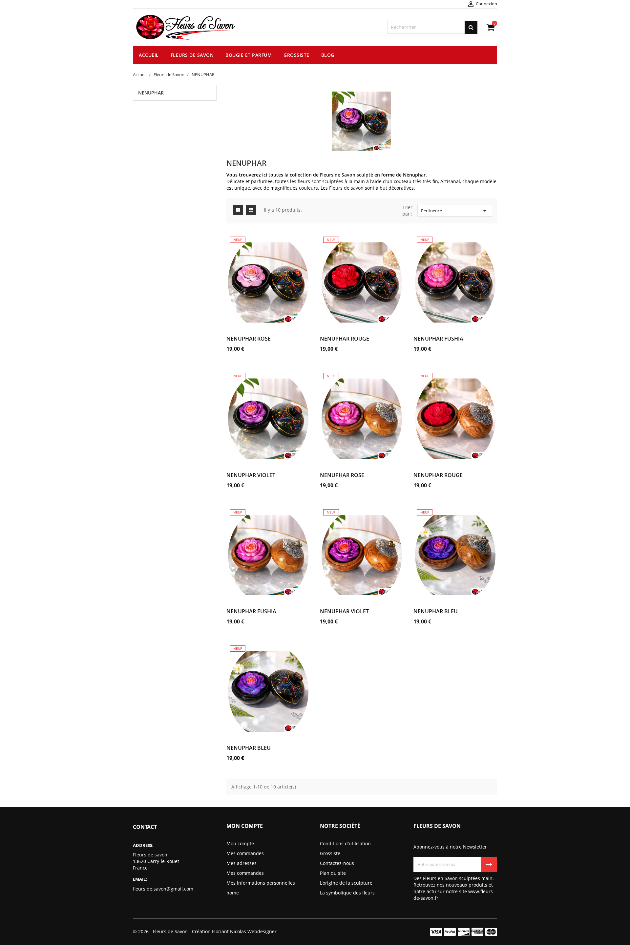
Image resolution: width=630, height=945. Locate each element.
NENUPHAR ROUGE (344, 338)
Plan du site (333, 873)
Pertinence (455, 211)
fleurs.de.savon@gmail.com (163, 889)
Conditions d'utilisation (345, 843)
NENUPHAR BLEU (435, 611)
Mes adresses (241, 863)
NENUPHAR (151, 93)
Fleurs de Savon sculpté (346, 175)
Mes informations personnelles (260, 883)
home (232, 893)
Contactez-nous (337, 863)
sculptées (332, 181)
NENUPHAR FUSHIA (438, 338)
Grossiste (330, 853)
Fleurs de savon (346, 188)
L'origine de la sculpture (346, 883)
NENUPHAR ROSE (248, 338)
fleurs (304, 181)
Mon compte (240, 843)
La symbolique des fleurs (347, 893)
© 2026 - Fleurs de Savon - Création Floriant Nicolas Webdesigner (205, 931)
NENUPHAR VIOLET (250, 475)
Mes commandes (245, 853)
